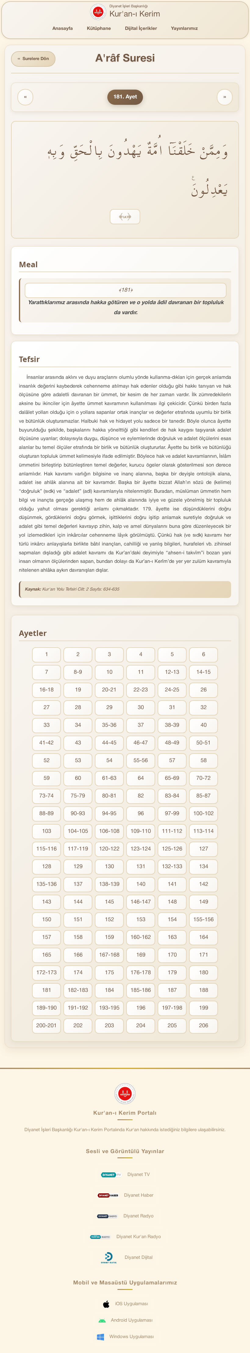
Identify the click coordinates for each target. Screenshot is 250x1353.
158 (78, 937)
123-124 (140, 849)
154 (172, 919)
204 (140, 1025)
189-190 (46, 1008)
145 (109, 902)
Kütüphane (99, 29)
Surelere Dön (33, 59)
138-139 (109, 884)
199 (203, 1008)
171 (203, 955)
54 (109, 760)
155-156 (203, 919)
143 (46, 902)
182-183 (78, 990)
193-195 (109, 1008)
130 (109, 866)
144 (78, 902)
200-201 (46, 1025)
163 (172, 937)
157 (46, 937)
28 (78, 707)
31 (172, 707)
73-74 (46, 796)
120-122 (109, 849)
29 (109, 707)
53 (78, 760)
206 (203, 1025)
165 (46, 955)
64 (141, 778)
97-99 (172, 813)
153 (140, 919)
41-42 (46, 743)
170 (172, 955)
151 (78, 919)
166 (78, 955)
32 (204, 707)
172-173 (46, 972)
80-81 (109, 796)
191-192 (78, 1008)
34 (78, 725)
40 (204, 725)
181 (46, 990)
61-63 (109, 778)
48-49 (172, 743)
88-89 (46, 813)
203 (109, 1025)
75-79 (78, 796)
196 (140, 1008)
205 (172, 1025)
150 (46, 919)
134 (203, 866)
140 (140, 884)
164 (203, 937)
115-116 (46, 849)
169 (140, 955)
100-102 (203, 813)
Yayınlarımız (184, 29)
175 (109, 972)
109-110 (140, 831)
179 (172, 972)
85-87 (203, 796)
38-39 (172, 725)
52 (47, 760)
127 (203, 849)
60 (78, 778)
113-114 (203, 831)
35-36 (109, 725)
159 (109, 937)
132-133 (172, 866)
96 (141, 813)
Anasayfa (62, 29)
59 (47, 778)
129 (78, 866)
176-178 (140, 972)
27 (47, 707)
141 (172, 884)
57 (172, 760)
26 (204, 690)
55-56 (141, 760)
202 (78, 1025)
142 (203, 884)
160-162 (140, 937)
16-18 (46, 690)
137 (78, 884)
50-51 (203, 743)
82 (141, 796)
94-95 (109, 813)
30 (141, 707)
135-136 (46, 884)
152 (109, 919)
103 (46, 831)
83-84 (172, 796)
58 (204, 760)
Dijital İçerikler (141, 29)
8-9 (78, 672)
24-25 (172, 690)
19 (78, 690)
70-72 (203, 778)
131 (140, 866)
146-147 (140, 902)
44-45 (109, 743)
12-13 (172, 672)
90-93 (78, 813)
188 (203, 990)
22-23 (141, 690)
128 (46, 866)
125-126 (172, 849)
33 (47, 725)
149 (203, 902)
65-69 (172, 778)
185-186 (140, 990)
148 (172, 902)
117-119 (78, 849)
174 (78, 972)
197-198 (172, 1008)
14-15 (203, 672)
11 (141, 672)
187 (172, 990)
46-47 (141, 743)
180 (203, 972)
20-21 (109, 690)
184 (109, 990)
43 (78, 743)
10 (109, 672)
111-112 (172, 831)
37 (141, 725)
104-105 (78, 831)
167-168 (109, 955)
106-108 (109, 831)
